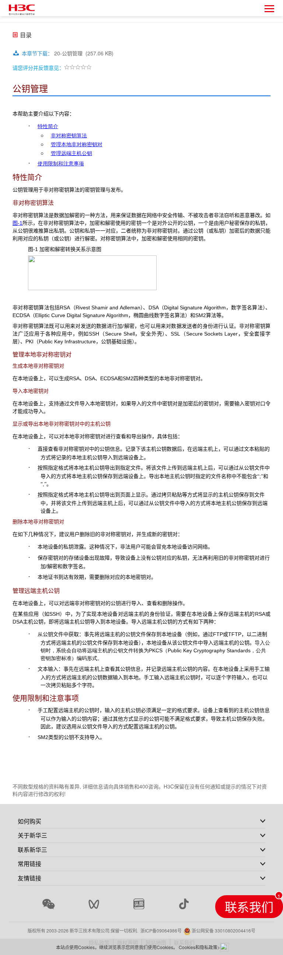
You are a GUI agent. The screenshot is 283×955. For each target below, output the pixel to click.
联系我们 (249, 906)
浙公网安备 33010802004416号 (223, 930)
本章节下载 (37, 53)
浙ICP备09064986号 (161, 930)
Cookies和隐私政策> (199, 947)
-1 (17, 223)
